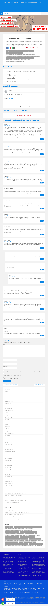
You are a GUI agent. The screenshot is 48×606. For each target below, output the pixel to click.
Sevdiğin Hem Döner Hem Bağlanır (28, 57)
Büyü (7, 424)
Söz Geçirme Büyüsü (10, 485)
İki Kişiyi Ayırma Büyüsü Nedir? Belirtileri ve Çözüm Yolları (15, 500)
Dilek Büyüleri (8, 435)
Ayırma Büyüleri (9, 408)
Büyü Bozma (8, 426)
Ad (4, 358)
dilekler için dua (17, 535)
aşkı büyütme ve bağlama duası (11, 52)
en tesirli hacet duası (24, 538)
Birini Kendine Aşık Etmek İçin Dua (10, 532)
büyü (18, 532)
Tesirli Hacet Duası (38, 545)
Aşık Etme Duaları (17, 526)
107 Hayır (27, 115)
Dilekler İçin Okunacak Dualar (35, 535)
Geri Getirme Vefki (9, 447)
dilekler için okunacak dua (25, 535)
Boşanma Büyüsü (9, 419)
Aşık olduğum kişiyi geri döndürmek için (24, 530)
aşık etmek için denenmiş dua (26, 526)
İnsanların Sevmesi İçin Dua (11, 516)
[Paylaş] (7, 48)
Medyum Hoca (9, 458)
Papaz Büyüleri (9, 465)
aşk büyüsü (15, 51)
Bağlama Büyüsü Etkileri (11, 81)
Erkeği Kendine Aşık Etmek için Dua (12, 514)
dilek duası (20, 533)
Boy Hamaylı (8, 421)
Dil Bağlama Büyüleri (10, 433)
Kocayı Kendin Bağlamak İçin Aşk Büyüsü (14, 77)
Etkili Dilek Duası (7, 540)
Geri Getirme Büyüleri (10, 444)
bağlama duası (20, 52)
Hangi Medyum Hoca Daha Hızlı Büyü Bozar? (13, 495)
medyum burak (33, 542)
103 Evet (18, 115)
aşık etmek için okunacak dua (10, 528)
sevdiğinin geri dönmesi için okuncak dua (36, 543)
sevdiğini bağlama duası (25, 59)
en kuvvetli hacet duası (9, 538)
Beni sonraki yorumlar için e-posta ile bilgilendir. (12, 375)
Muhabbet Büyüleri (9, 460)
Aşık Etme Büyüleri (9, 401)
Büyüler (6, 6)
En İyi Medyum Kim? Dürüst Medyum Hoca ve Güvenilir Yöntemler (17, 497)
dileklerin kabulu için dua (9, 535)
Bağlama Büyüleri (9, 410)
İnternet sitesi (5, 366)
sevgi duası (21, 61)
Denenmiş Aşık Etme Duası (32, 532)
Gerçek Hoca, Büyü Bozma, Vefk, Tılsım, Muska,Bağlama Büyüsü (23, 2)
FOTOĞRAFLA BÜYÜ (8, 13)
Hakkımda (33, 10)
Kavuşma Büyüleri (9, 449)
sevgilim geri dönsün (18, 545)
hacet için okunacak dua (38, 540)
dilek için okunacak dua (32, 533)
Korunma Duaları (15, 10)
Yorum (4, 344)
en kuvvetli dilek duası (31, 537)
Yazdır (5, 102)
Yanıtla (42, 139)
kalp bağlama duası (18, 57)
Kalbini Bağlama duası (10, 57)
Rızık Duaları (8, 467)
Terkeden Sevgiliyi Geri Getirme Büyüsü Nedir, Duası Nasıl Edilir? (19, 79)
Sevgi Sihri (8, 474)
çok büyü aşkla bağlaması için (11, 56)
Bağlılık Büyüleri (9, 415)
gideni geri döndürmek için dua (23, 540)
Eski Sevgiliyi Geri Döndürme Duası (35, 538)
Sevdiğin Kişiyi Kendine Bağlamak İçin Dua (13, 59)
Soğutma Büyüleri (9, 481)
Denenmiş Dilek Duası (8, 533)
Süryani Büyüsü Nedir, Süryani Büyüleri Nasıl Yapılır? (16, 512)
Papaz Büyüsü (9, 74)
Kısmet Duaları (7, 10)
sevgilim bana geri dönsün (9, 545)
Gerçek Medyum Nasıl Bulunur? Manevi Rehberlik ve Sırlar (15, 493)
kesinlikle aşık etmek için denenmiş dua (11, 542)
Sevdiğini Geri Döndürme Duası (23, 543)
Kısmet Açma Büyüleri (10, 451)
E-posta (5, 362)
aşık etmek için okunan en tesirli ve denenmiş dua (24, 528)
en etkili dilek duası (16, 537)
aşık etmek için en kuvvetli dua (37, 526)
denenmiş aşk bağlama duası (22, 56)
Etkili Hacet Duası (14, 540)
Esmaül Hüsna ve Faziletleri (11, 440)
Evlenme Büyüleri (9, 442)
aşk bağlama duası (9, 51)
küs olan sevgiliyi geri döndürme (24, 542)
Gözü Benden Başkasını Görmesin (33, 56)
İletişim (28, 10)
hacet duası (31, 540)
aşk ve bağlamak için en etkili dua (27, 51)
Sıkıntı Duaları (8, 478)
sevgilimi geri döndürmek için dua (28, 545)
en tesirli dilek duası (17, 538)
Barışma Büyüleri (9, 417)
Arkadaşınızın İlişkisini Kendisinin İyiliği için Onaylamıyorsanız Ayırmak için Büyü (21, 71)
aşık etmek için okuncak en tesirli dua (11, 530)
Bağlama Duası (27, 6)
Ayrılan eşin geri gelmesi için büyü (12, 510)
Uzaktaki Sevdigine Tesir (11, 75)
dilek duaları (15, 533)
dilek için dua (25, 533)
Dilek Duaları (34, 6)
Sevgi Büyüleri (9, 469)
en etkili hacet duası (23, 537)
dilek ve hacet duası (8, 537)
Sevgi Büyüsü (8, 472)
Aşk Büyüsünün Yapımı (11, 78)
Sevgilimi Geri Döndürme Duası (12, 519)
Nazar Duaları (23, 10)
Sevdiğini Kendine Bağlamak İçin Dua (12, 61)
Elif (20, 519)
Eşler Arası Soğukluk (10, 72)
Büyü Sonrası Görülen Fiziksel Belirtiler (12, 502)
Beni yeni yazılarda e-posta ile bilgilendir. (10, 378)
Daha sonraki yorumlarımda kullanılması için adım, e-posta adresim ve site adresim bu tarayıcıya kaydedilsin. (23, 371)
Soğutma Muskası (9, 483)
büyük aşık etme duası (31, 54)
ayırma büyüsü (20, 597)
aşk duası (19, 51)
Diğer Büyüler (13, 6)
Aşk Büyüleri (8, 403)
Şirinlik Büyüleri (9, 476)
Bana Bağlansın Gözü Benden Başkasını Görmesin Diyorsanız (16, 54)
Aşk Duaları (21, 6)
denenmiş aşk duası (23, 532)
